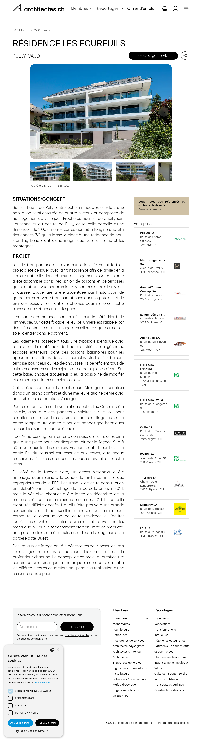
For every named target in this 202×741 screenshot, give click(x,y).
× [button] (57, 649)
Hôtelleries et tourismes (169, 640)
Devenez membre (149, 209)
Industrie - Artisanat (167, 679)
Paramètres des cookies (173, 723)
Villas (158, 668)
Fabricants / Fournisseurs (129, 679)
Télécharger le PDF (153, 56)
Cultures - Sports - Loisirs (170, 673)
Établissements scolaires (170, 657)
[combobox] (52, 650)
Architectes (120, 657)
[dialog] (33, 691)
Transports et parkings (169, 684)
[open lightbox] (101, 111)
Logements (161, 618)
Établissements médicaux (171, 662)
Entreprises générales (127, 662)
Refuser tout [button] (47, 722)
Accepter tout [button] (20, 722)
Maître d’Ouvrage (124, 684)
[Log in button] (175, 9)
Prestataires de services (128, 640)
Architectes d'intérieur (127, 651)
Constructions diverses (169, 690)
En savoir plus (43, 682)
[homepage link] (38, 8)
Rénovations (162, 624)
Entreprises (120, 635)
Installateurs (121, 673)
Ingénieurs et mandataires (130, 668)
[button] (82, 8)
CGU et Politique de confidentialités (129, 723)
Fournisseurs (121, 629)
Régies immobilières (126, 690)
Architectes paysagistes (128, 646)
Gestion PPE (120, 696)
